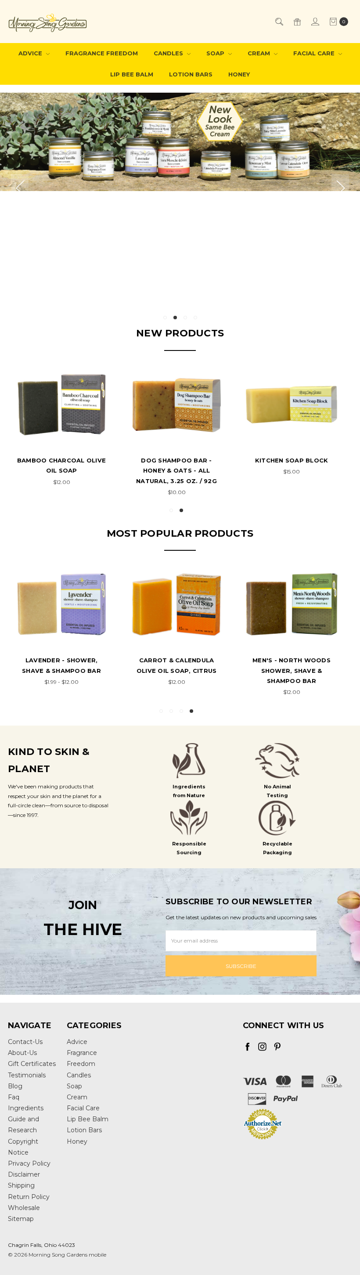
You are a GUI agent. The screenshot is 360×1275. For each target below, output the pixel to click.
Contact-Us (25, 1042)
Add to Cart (62, 435)
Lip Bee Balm (131, 74)
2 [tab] (175, 317)
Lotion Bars (190, 74)
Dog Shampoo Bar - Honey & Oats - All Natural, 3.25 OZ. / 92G (176, 470)
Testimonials (27, 1075)
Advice (31, 53)
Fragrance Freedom (101, 53)
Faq (13, 1097)
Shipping (21, 1185)
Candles (169, 53)
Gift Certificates (32, 1064)
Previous (20, 187)
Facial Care (314, 53)
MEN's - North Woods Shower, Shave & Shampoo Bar (291, 670)
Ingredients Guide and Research (25, 1119)
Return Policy (29, 1197)
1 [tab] (165, 317)
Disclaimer (24, 1174)
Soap (216, 53)
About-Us (22, 1053)
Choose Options (61, 615)
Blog (15, 1086)
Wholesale (24, 1208)
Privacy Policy (29, 1163)
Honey (239, 74)
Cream (260, 53)
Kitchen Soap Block (291, 460)
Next (340, 187)
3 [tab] (185, 317)
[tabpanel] (180, 201)
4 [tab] (195, 317)
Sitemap (21, 1219)
